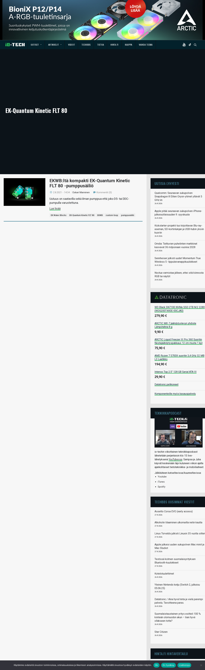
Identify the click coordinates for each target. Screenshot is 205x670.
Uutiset (35, 44)
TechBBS (86, 44)
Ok (156, 665)
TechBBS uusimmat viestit (175, 501)
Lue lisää (55, 208)
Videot (71, 44)
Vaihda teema (145, 44)
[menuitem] (36, 44)
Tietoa (100, 44)
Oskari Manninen (81, 192)
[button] (185, 44)
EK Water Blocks (58, 215)
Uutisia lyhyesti (167, 183)
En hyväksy (168, 665)
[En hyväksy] (201, 665)
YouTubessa (175, 459)
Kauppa (128, 44)
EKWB (100, 215)
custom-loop (112, 215)
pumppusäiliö (127, 215)
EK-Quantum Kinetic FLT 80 (81, 215)
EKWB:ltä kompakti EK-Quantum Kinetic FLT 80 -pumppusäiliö (89, 183)
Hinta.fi (114, 44)
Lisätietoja (184, 665)
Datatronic (171, 297)
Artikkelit (53, 44)
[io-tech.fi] (15, 44)
